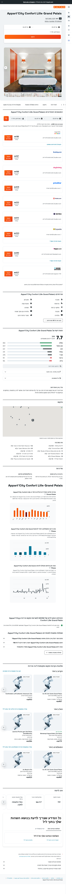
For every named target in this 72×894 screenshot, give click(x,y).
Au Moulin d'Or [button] (27, 769)
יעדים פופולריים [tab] (40, 829)
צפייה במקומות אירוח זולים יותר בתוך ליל (15, 709)
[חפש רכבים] (68, 20)
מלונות (52, 878)
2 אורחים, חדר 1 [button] (55, 32)
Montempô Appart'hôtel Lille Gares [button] (51, 733)
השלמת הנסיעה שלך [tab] (54, 829)
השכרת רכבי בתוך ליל (52, 840)
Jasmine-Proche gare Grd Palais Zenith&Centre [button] (22, 732)
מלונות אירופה (45, 878)
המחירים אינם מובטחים (24, 856)
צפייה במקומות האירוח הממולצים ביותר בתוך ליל (17, 747)
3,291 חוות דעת (50, 18)
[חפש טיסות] (68, 13)
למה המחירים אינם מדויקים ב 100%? (49, 869)
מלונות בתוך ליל (28, 840)
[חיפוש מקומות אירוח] (68, 17)
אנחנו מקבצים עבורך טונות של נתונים (49, 865)
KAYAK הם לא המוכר (54, 862)
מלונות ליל (9, 878)
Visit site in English (29, 2)
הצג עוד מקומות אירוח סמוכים (12, 671)
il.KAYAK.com (59, 878)
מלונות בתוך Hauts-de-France (21, 878)
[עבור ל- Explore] (68, 26)
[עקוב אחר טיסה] (68, 30)
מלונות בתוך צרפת (35, 878)
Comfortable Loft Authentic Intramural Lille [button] (19, 694)
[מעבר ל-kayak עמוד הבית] (59, 7)
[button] (2, 2)
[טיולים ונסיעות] (68, 35)
